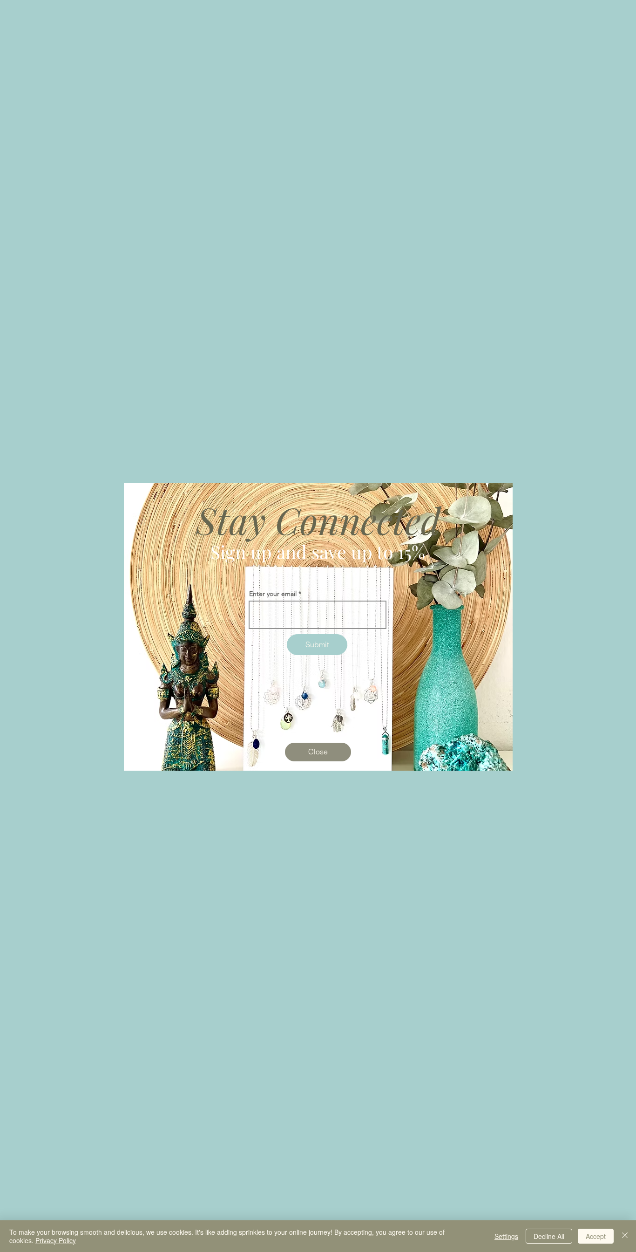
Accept (596, 1236)
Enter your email (273, 593)
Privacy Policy (55, 1240)
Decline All (549, 1236)
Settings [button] (506, 1236)
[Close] (624, 1236)
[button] (318, 752)
